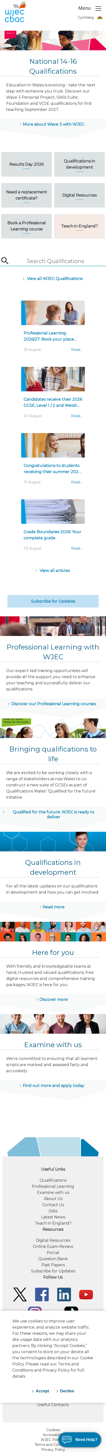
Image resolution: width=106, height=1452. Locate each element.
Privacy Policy (53, 1449)
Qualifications (53, 1180)
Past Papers (53, 1265)
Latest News (53, 1217)
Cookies (53, 1430)
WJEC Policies (53, 1440)
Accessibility (53, 1435)
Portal (53, 1252)
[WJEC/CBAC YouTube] (86, 1294)
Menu (85, 8)
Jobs (53, 1211)
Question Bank (53, 1258)
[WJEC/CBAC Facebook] (42, 1294)
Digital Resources (53, 1240)
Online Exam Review (53, 1246)
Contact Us (53, 1204)
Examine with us (53, 1192)
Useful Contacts (53, 1404)
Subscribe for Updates (53, 601)
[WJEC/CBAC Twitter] (20, 1294)
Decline (67, 1391)
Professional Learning (53, 1186)
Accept (42, 1391)
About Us (53, 1198)
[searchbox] (55, 262)
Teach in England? (53, 1223)
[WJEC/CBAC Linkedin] (64, 1294)
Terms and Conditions (53, 1444)
